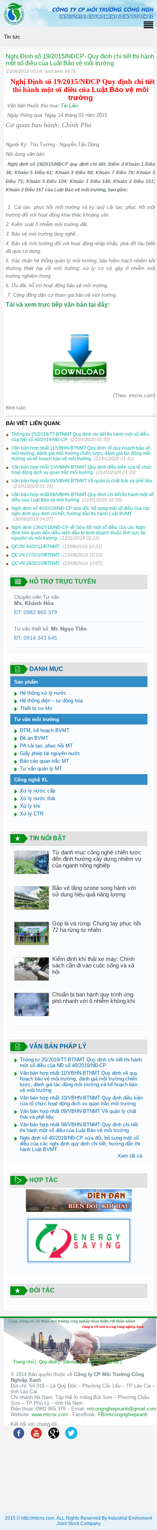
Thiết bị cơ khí (36, 708)
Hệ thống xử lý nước (43, 693)
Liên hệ (92, 1362)
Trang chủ (23, 1362)
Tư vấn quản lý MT (41, 768)
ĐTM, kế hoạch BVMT (44, 730)
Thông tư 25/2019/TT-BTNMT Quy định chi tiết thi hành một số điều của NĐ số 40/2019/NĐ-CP (81, 1062)
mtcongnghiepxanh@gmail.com (121, 1409)
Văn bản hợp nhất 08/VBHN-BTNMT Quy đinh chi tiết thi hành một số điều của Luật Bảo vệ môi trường (79, 1127)
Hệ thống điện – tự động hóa (51, 701)
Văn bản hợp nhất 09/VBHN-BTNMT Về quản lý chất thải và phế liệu (81, 481)
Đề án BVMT (34, 738)
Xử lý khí (30, 806)
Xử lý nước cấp (37, 791)
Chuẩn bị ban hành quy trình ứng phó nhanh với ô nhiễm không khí (93, 997)
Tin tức (12, 37)
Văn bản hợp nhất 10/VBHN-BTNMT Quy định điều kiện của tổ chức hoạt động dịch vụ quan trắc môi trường (81, 469)
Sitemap (71, 1362)
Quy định (48, 1362)
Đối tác (112, 1362)
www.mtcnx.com (50, 1414)
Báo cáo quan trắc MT (44, 761)
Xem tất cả (130, 1156)
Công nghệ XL (31, 780)
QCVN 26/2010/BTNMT (36, 563)
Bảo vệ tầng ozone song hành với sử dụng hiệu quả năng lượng (94, 891)
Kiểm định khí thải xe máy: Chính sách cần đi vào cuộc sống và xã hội (93, 965)
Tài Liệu (69, 105)
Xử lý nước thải (37, 798)
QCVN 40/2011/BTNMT (36, 546)
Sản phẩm (26, 682)
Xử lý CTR (31, 814)
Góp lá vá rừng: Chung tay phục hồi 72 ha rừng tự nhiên (96, 926)
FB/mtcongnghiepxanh (122, 1414)
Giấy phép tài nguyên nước (50, 753)
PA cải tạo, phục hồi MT (46, 746)
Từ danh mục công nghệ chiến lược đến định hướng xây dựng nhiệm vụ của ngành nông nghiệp (96, 859)
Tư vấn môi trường (36, 719)
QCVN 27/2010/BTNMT (36, 555)
